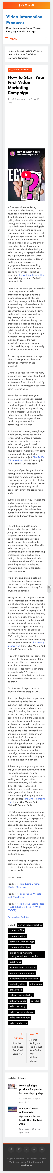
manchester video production (24, 978)
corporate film (17, 930)
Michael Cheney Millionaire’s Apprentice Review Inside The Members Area (30, 1116)
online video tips (18, 1001)
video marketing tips (20, 1017)
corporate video (17, 936)
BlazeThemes (26, 1165)
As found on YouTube (18, 917)
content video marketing (30, 925)
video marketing (17, 1006)
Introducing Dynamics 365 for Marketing (24, 885)
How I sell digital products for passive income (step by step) (31, 1089)
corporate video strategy (22, 941)
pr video (35, 1001)
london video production (22, 973)
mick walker (36, 984)
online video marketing (21, 995)
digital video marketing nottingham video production (24, 954)
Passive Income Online (20, 69)
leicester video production (22, 967)
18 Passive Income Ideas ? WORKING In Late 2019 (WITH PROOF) (26, 907)
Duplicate (26, 1098)
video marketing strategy (22, 1012)
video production (18, 1023)
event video (15, 962)
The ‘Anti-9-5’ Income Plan (31, 275)
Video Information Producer (24, 20)
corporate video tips (20, 947)
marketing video (17, 984)
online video (16, 989)
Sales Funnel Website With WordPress (24, 895)
